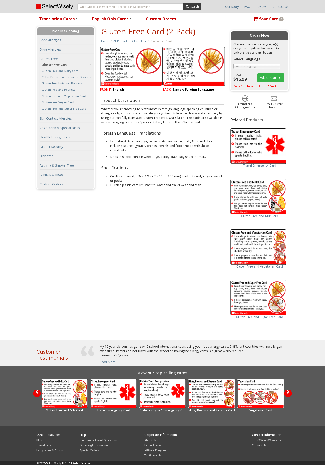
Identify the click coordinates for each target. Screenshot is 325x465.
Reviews (261, 6)
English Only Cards (112, 20)
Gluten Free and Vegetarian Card (64, 96)
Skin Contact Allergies (56, 118)
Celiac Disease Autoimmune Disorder (67, 77)
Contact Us (281, 6)
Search (194, 6)
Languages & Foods (49, 450)
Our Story (232, 6)
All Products (120, 41)
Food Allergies (50, 40)
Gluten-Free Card (54, 64)
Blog (39, 440)
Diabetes (47, 156)
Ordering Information (94, 445)
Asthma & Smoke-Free (57, 165)
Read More (107, 362)
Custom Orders (161, 18)
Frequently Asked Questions (99, 440)
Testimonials (152, 455)
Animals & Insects (53, 174)
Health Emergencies (55, 137)
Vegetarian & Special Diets (60, 128)
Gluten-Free (139, 41)
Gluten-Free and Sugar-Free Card (64, 109)
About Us (150, 440)
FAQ (247, 6)
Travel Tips (43, 445)
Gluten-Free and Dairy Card (60, 71)
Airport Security (51, 146)
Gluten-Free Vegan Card (58, 102)
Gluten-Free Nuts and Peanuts (62, 83)
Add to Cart (268, 77)
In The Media (153, 445)
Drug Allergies (50, 49)
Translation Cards (59, 20)
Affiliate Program (155, 450)
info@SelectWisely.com (267, 440)
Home (105, 41)
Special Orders (89, 450)
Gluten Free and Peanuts (58, 90)
